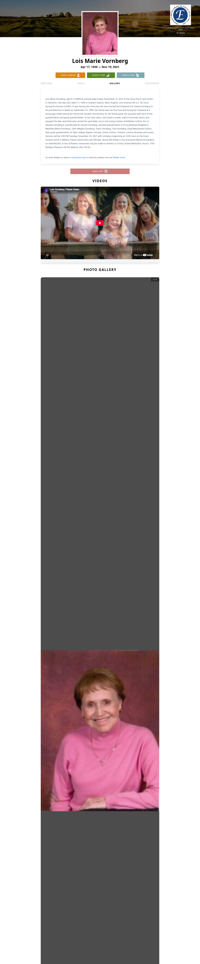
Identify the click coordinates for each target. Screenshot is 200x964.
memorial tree (78, 157)
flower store (119, 157)
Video (81, 83)
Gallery (115, 83)
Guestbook (152, 83)
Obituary (47, 83)
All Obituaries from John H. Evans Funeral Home (180, 29)
